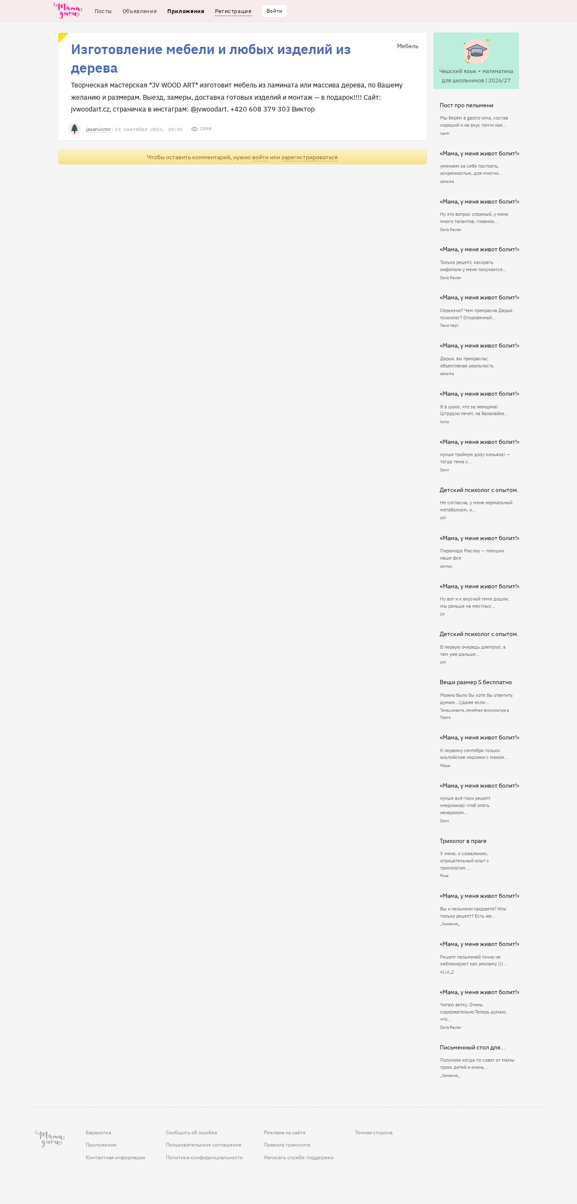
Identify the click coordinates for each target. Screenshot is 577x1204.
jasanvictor (98, 128)
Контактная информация (115, 1157)
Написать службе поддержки (299, 1157)
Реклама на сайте (285, 1132)
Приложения (101, 1144)
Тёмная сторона (373, 1132)
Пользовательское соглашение (204, 1144)
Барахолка (98, 1132)
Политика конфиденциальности (204, 1157)
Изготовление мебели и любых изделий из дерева (211, 57)
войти (260, 157)
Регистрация (233, 10)
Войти (275, 10)
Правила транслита (287, 1144)
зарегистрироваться (309, 157)
